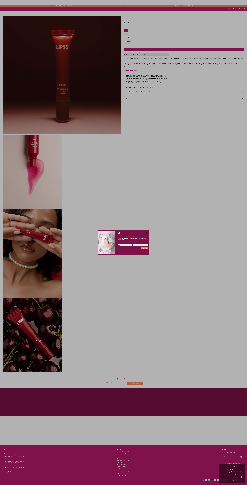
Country (120, 242)
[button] (147, 233)
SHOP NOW (144, 248)
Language (135, 242)
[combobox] (122, 245)
